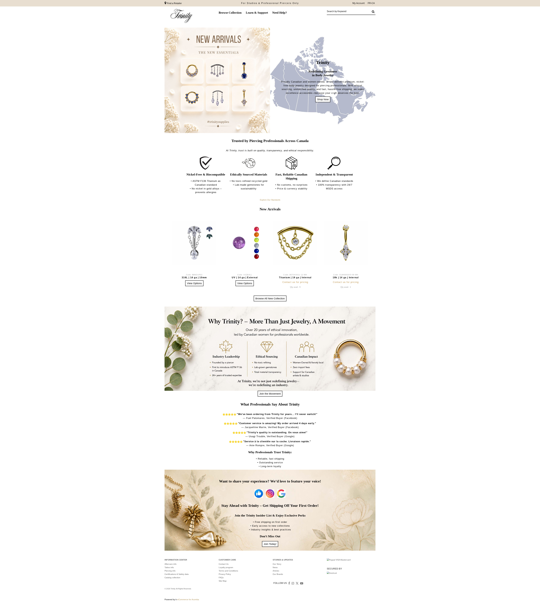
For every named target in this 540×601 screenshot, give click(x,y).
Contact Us (224, 564)
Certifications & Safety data (177, 574)
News (275, 567)
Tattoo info (169, 567)
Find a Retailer (174, 3)
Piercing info (170, 571)
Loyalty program (226, 567)
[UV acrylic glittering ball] (245, 243)
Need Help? (279, 12)
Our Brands (278, 574)
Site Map (223, 581)
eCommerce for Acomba (188, 599)
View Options (194, 283)
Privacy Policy (225, 574)
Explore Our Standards (270, 200)
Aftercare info (170, 564)
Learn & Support (257, 12)
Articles (276, 571)
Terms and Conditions (228, 571)
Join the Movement (270, 393)
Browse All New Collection (270, 298)
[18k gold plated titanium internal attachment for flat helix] (295, 243)
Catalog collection (172, 577)
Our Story (277, 564)
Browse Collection (230, 12)
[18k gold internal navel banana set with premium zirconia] (346, 243)
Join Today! (270, 544)
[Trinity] (181, 16)
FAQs (221, 577)
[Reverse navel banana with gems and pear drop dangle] (194, 243)
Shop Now (323, 99)
